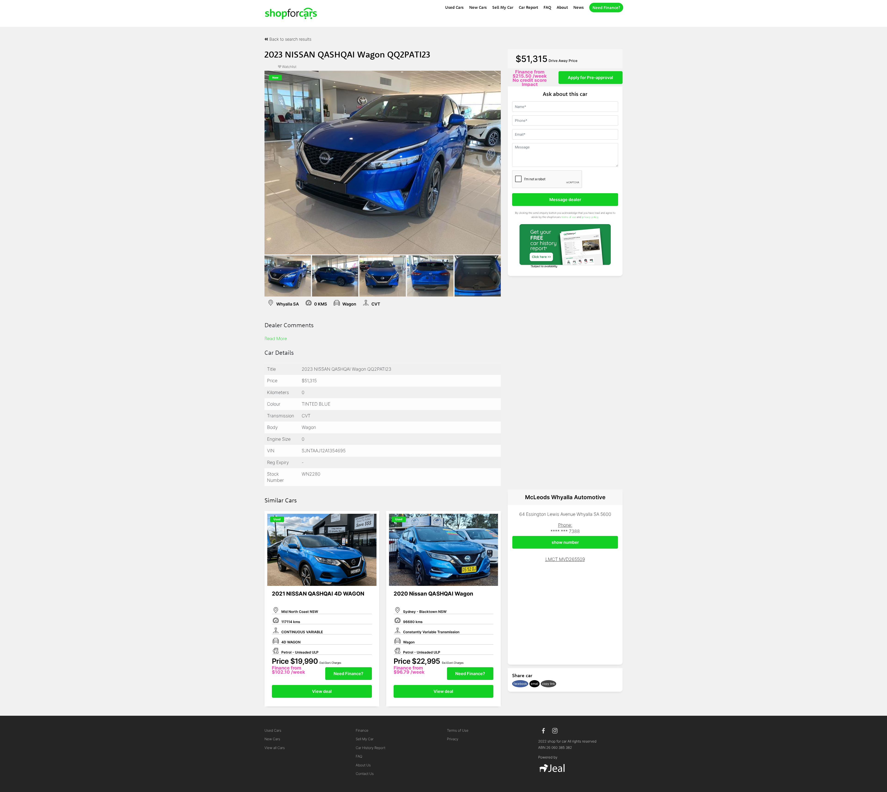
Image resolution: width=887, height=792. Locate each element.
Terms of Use (457, 730)
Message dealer (565, 199)
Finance (362, 730)
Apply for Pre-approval (590, 77)
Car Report (528, 7)
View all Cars (274, 748)
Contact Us (365, 773)
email (534, 683)
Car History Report (370, 748)
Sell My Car (502, 7)
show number (565, 542)
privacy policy (590, 217)
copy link (548, 683)
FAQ (547, 7)
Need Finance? (606, 7)
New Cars (478, 7)
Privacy (452, 739)
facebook (520, 683)
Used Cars (454, 7)
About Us (363, 765)
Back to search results (289, 39)
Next (507, 162)
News (578, 7)
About (562, 7)
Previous (257, 162)
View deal (322, 691)
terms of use (569, 217)
